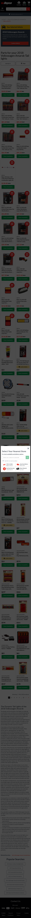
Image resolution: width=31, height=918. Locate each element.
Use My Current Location (10, 460)
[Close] (28, 448)
